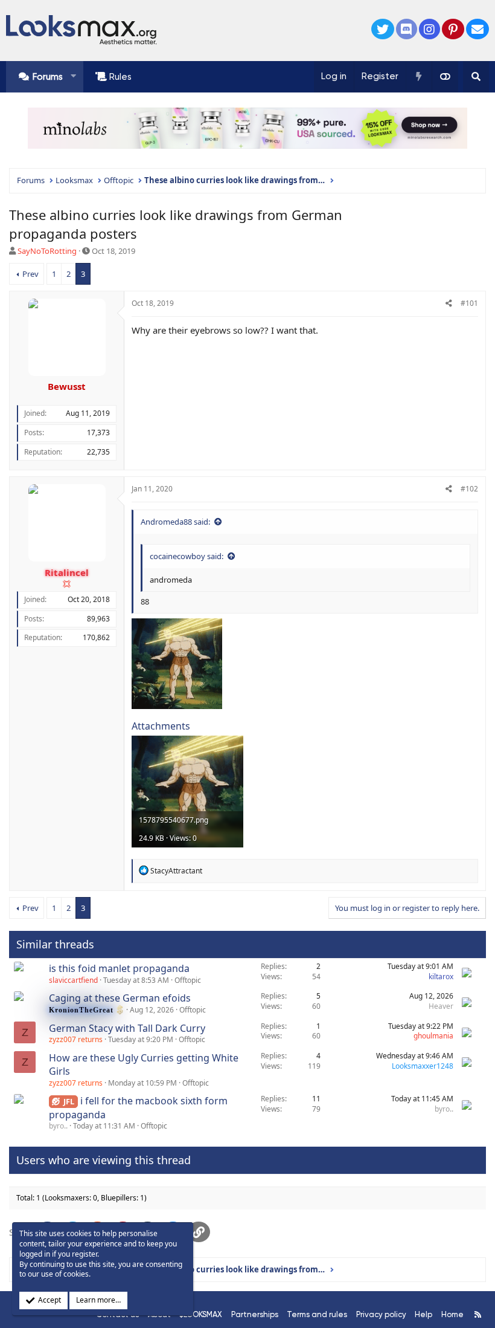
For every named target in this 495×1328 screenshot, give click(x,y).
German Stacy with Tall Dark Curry (127, 1028)
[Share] (448, 304)
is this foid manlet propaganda (119, 968)
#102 (469, 489)
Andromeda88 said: (175, 521)
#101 (469, 303)
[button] (73, 76)
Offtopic (187, 980)
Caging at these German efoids (120, 998)
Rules (120, 76)
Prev (30, 273)
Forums (48, 76)
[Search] (476, 76)
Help (423, 1314)
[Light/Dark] (445, 76)
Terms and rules (317, 1314)
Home (452, 1314)
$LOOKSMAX (200, 1314)
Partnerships (254, 1314)
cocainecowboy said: (186, 556)
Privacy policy (381, 1314)
